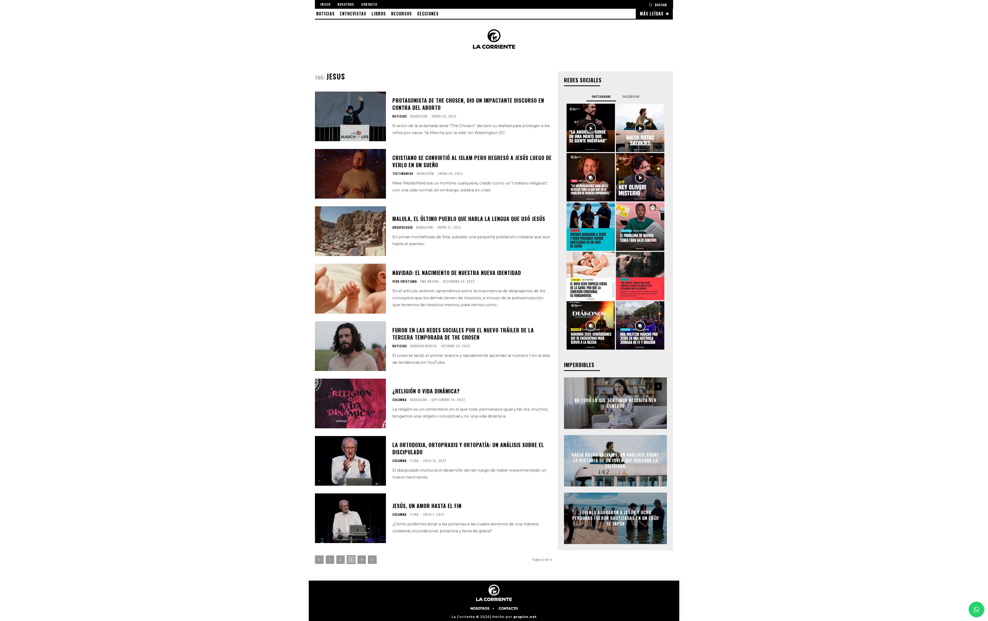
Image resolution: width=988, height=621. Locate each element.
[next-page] (372, 559)
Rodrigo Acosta (423, 346)
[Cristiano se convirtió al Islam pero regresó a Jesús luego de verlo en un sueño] (350, 174)
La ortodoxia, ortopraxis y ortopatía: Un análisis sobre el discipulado (468, 448)
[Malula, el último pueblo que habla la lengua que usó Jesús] (350, 231)
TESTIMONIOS (402, 173)
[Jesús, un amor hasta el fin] (350, 518)
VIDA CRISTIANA (404, 281)
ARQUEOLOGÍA (402, 227)
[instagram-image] (591, 128)
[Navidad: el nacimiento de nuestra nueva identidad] (350, 288)
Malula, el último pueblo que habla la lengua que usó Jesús (468, 219)
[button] (658, 4)
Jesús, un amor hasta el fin (427, 506)
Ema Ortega (429, 281)
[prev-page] (319, 559)
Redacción (418, 116)
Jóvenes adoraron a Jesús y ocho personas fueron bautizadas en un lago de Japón (615, 518)
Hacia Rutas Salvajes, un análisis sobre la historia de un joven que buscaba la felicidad (615, 460)
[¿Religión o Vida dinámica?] (350, 403)
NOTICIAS (399, 116)
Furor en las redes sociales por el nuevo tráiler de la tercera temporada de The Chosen (463, 333)
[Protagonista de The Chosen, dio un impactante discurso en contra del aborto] (350, 116)
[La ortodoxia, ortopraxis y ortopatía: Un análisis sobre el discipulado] (350, 461)
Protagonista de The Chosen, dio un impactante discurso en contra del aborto (468, 103)
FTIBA (414, 460)
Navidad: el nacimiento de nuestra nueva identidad (456, 273)
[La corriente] (494, 38)
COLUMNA (399, 399)
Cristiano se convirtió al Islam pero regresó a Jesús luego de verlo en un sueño (472, 161)
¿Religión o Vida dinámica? (426, 391)
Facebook (630, 96)
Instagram (601, 96)
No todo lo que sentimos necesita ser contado (616, 403)
